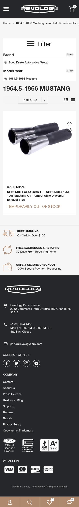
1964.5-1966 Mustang (30, 23)
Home (7, 23)
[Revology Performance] (39, 8)
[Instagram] (26, 363)
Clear (70, 54)
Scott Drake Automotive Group (28, 62)
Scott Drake (16, 186)
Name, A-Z (30, 99)
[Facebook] (6, 363)
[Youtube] (36, 363)
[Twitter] (16, 363)
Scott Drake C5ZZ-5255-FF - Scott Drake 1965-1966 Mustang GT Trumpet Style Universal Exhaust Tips (39, 195)
